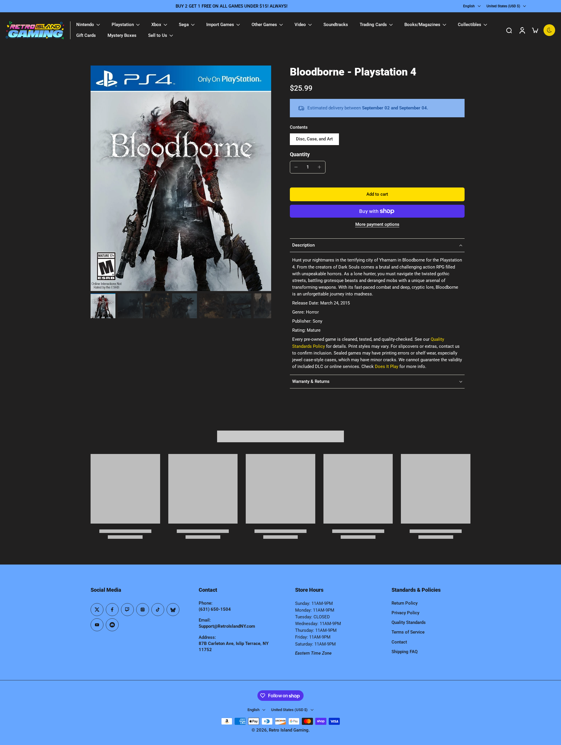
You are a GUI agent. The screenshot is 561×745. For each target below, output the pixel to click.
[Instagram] (142, 609)
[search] (509, 30)
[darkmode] (549, 30)
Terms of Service (408, 632)
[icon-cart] (534, 30)
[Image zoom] (181, 178)
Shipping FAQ (405, 651)
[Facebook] (112, 609)
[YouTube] (97, 624)
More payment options (377, 224)
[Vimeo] (112, 624)
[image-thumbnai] (103, 305)
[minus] (296, 167)
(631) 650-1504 (215, 609)
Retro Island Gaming (289, 730)
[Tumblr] (173, 609)
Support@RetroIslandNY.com (227, 626)
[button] (377, 194)
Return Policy (405, 603)
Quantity (300, 154)
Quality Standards (409, 622)
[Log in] (521, 30)
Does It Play (386, 366)
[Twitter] (97, 609)
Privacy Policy (405, 612)
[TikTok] (157, 609)
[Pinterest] (127, 609)
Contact (399, 642)
